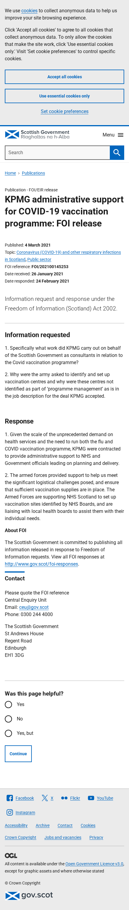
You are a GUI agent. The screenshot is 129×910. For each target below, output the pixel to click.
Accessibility (16, 825)
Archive (43, 825)
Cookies (88, 825)
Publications (33, 173)
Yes (20, 704)
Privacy (96, 837)
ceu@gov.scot (34, 607)
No (20, 719)
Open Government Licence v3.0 (94, 863)
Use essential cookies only (64, 96)
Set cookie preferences (64, 111)
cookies (29, 10)
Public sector (39, 259)
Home (10, 173)
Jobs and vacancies (62, 837)
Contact (65, 825)
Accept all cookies (64, 76)
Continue (18, 753)
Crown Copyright (20, 837)
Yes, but (25, 733)
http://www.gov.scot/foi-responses (41, 564)
